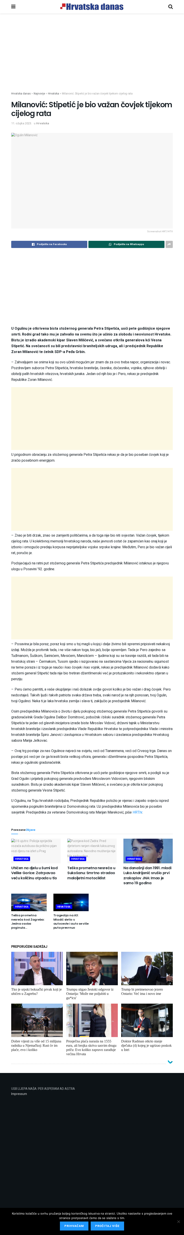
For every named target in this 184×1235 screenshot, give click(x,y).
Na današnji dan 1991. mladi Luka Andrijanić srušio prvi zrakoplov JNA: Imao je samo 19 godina (147, 875)
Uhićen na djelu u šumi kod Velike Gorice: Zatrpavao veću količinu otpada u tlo (34, 873)
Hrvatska (42, 123)
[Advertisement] (92, 60)
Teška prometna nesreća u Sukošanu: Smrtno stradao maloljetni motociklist (91, 873)
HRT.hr (137, 812)
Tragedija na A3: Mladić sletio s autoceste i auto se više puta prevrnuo (71, 921)
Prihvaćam (74, 1226)
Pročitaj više (107, 1226)
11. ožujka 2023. (21, 123)
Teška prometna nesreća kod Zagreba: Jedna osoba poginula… (27, 921)
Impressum (19, 1094)
